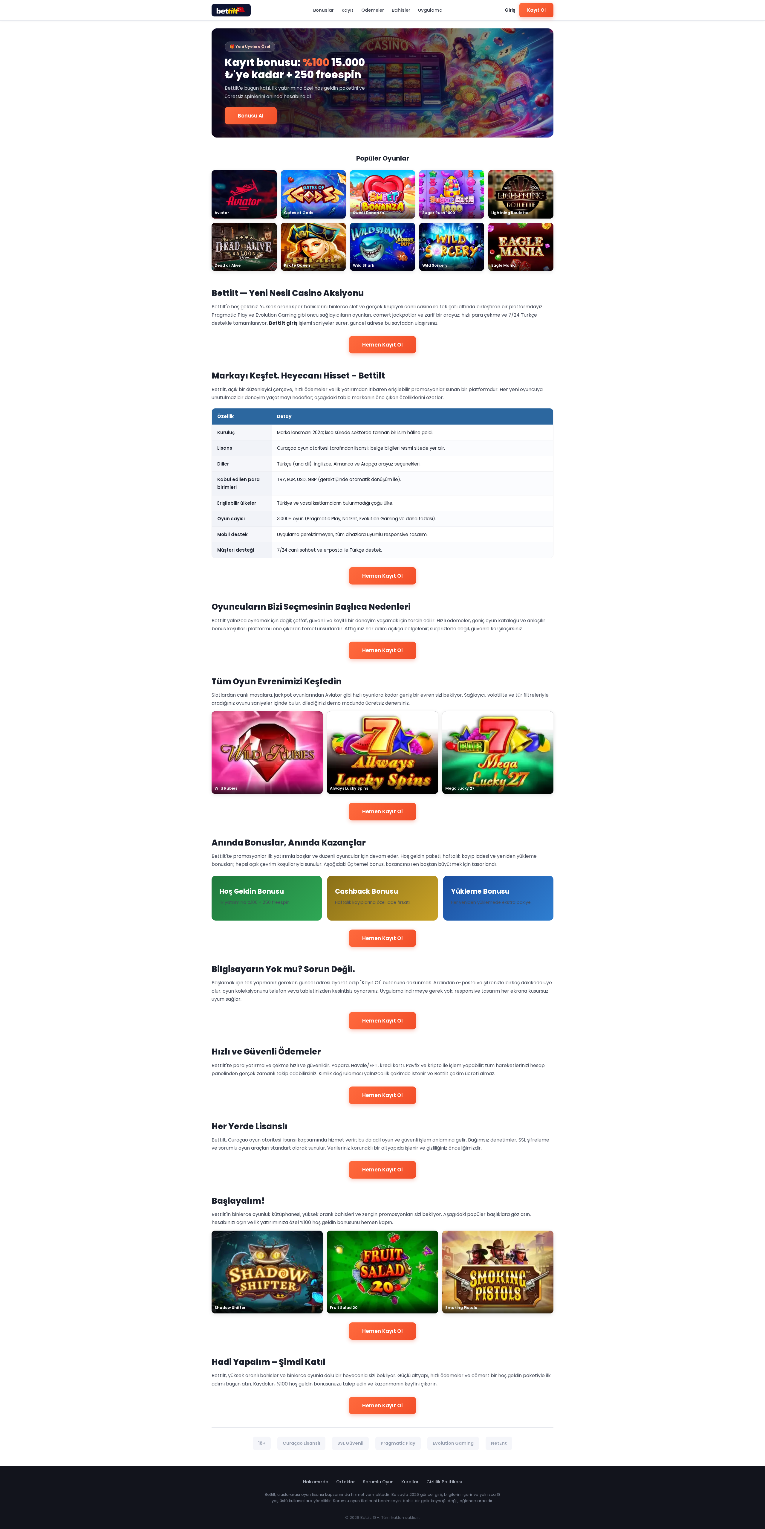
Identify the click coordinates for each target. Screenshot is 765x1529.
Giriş (510, 10)
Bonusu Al (251, 115)
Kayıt (348, 10)
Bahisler (401, 10)
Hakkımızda (315, 1482)
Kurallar (410, 1482)
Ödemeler (372, 10)
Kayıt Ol (536, 10)
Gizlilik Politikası (444, 1482)
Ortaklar (345, 1482)
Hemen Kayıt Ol (382, 344)
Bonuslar (323, 10)
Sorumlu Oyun (378, 1482)
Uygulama (430, 10)
